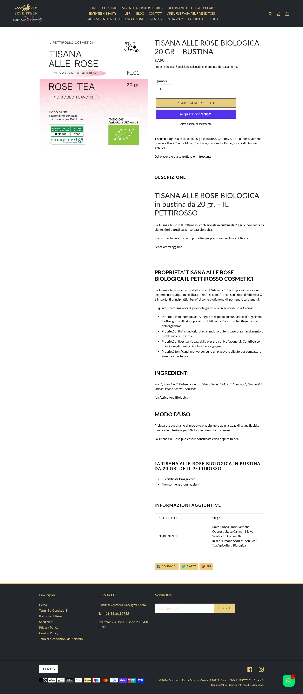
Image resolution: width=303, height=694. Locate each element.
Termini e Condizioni (53, 610)
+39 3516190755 (116, 613)
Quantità (161, 81)
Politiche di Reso (50, 616)
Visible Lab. (257, 684)
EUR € (47, 669)
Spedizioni (46, 622)
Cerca (43, 605)
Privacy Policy (48, 627)
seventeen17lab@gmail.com (127, 605)
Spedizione (182, 66)
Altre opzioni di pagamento (195, 123)
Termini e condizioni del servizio (61, 639)
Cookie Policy (48, 633)
